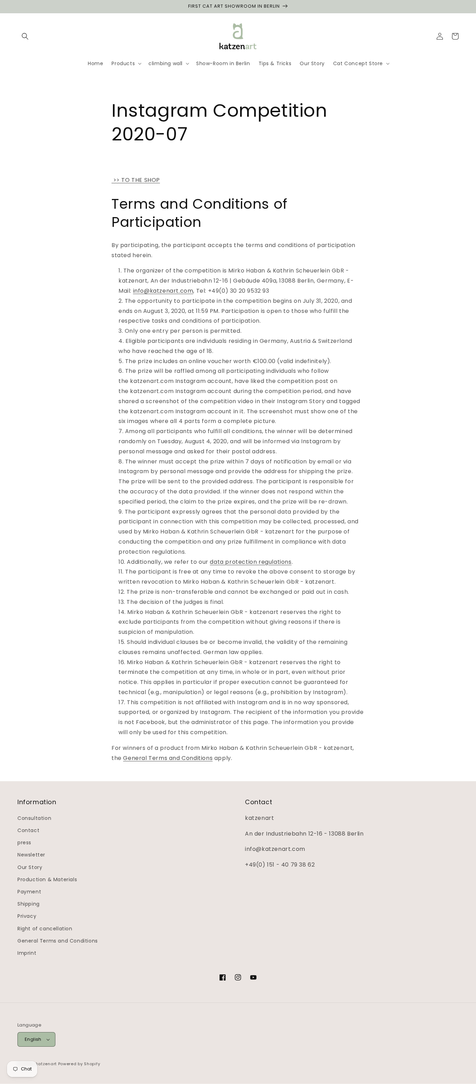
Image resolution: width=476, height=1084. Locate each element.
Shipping (28, 903)
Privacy (26, 916)
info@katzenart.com (163, 291)
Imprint (26, 953)
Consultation (34, 818)
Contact (28, 830)
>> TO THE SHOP (136, 180)
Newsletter (31, 854)
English (33, 1039)
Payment (29, 891)
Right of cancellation (44, 928)
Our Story (29, 867)
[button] (25, 36)
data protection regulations (250, 562)
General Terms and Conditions (168, 758)
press (24, 842)
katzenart (46, 1064)
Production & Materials (47, 879)
